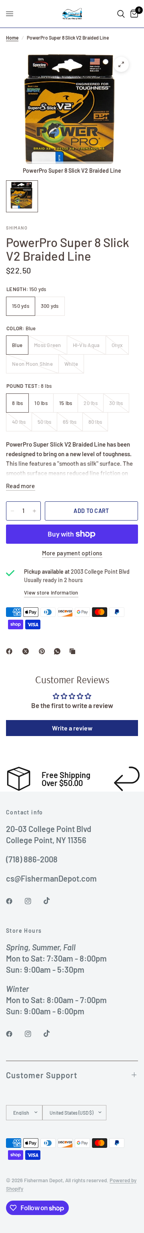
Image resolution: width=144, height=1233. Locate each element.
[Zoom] (121, 64)
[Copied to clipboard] (74, 651)
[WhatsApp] (59, 651)
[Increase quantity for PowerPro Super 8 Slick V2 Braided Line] (34, 511)
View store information (51, 592)
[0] (133, 14)
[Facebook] (11, 651)
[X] (27, 651)
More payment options (72, 553)
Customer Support (41, 1075)
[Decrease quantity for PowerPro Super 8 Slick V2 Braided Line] (12, 511)
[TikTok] (52, 901)
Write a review (72, 728)
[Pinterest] (43, 651)
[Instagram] (33, 901)
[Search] (121, 14)
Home (12, 37)
